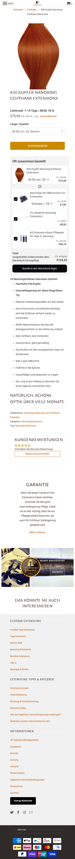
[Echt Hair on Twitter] (12, 812)
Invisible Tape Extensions (22, 630)
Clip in (13, 663)
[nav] (8, 3)
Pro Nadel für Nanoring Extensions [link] (43, 214)
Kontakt (14, 753)
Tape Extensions (18, 636)
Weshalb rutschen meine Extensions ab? (30, 721)
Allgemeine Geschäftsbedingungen (27, 780)
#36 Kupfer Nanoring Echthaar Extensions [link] (43, 171)
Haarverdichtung (18, 694)
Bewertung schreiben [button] (38, 453)
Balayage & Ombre (19, 669)
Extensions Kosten (19, 688)
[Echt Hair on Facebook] (19, 812)
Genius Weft (16, 643)
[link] (19, 175)
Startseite (18, 9)
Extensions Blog (18, 708)
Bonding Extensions (20, 656)
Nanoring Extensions (31, 421)
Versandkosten (48, 116)
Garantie (14, 793)
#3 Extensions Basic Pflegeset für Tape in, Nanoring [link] (47, 234)
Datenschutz (16, 786)
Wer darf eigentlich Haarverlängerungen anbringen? (35, 714)
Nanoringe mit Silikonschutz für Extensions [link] (47, 194)
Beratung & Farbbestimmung (24, 701)
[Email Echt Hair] (31, 812)
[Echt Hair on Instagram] (25, 812)
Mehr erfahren (37, 532)
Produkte (32, 9)
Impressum (15, 746)
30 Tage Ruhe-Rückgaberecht (24, 740)
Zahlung (14, 760)
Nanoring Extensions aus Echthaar (41, 413)
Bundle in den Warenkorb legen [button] (39, 268)
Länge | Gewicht (19, 124)
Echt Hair (22, 830)
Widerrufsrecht (17, 773)
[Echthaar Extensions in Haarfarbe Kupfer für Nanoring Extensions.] (37, 56)
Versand (14, 766)
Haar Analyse (57, 572)
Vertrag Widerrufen (23, 801)
